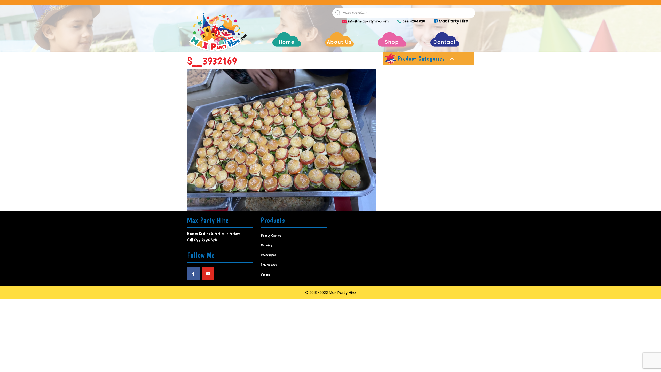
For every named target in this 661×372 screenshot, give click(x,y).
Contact (444, 42)
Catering (266, 245)
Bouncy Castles (271, 235)
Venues (265, 275)
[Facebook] (193, 273)
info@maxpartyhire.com (368, 21)
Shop (392, 42)
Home (287, 42)
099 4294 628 (414, 21)
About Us (339, 42)
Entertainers (269, 265)
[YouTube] (208, 273)
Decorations (268, 255)
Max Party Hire (453, 21)
